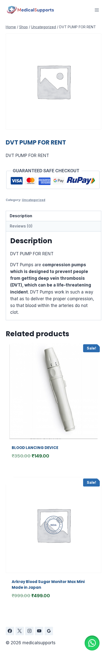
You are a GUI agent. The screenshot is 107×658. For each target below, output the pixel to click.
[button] (92, 643)
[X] (19, 631)
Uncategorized (33, 200)
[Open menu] (96, 10)
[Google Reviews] (49, 631)
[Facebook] (10, 631)
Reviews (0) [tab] (21, 226)
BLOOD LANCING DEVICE (35, 447)
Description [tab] (21, 216)
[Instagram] (29, 631)
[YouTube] (39, 631)
